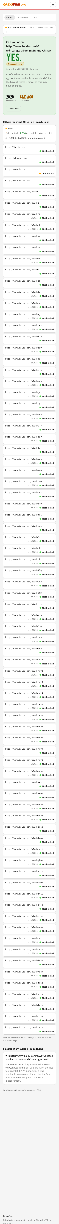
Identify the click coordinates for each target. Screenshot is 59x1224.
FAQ (36, 17)
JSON (39, 1090)
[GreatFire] (14, 4)
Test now (13, 108)
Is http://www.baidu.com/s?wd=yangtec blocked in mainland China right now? (29, 1057)
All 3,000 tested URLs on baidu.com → (25, 138)
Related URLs (24, 17)
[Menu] (53, 4)
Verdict (9, 17)
